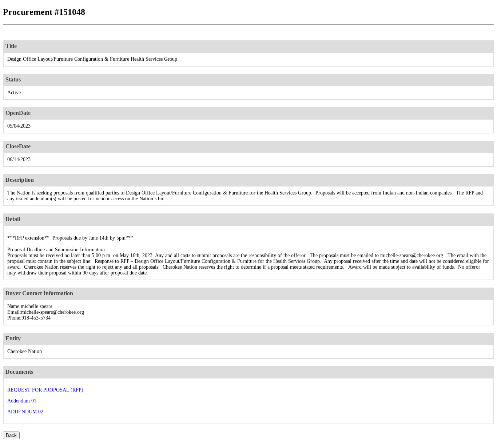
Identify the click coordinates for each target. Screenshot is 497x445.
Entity (13, 338)
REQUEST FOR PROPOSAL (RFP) (45, 390)
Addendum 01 (21, 401)
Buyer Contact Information (39, 293)
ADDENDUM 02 (25, 411)
